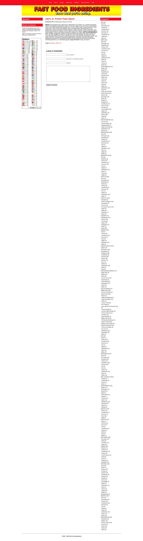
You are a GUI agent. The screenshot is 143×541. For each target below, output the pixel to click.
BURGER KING (105, 132)
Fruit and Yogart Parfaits (107, 311)
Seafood (103, 36)
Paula (23, 28)
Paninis (103, 79)
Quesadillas (104, 481)
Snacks (103, 114)
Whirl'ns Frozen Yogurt (107, 323)
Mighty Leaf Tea (105, 318)
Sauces (103, 130)
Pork (102, 54)
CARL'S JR (58, 43)
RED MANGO (104, 437)
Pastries (103, 260)
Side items (104, 403)
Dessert (103, 424)
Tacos (102, 488)
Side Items (104, 212)
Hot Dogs (103, 32)
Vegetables (104, 462)
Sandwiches (104, 34)
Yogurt (103, 444)
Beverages (104, 25)
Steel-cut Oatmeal (105, 321)
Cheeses (103, 449)
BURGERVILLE (105, 155)
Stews (102, 118)
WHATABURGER (105, 517)
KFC (102, 336)
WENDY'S (103, 495)
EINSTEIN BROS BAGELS (107, 270)
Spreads (103, 407)
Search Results (85, 2)
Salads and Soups (106, 127)
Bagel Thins (104, 272)
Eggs (102, 392)
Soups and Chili (105, 91)
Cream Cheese (105, 278)
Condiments (104, 29)
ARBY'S (103, 40)
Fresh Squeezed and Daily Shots (109, 306)
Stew (102, 433)
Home (50, 2)
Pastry (103, 82)
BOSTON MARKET (106, 119)
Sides (102, 38)
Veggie (103, 151)
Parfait (103, 396)
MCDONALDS (104, 353)
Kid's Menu (104, 75)
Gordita (103, 478)
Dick (23, 33)
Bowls (102, 98)
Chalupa (103, 471)
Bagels (103, 68)
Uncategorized (104, 494)
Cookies (103, 453)
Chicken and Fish (105, 522)
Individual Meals (105, 125)
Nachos (103, 480)
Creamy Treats (105, 302)
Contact (62, 2)
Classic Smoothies (106, 299)
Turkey (103, 63)
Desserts (103, 31)
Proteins (103, 460)
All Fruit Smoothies (106, 292)
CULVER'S (103, 215)
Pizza (102, 84)
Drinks (103, 208)
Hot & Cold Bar (105, 109)
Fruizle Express (105, 455)
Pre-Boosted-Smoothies (107, 320)
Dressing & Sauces (106, 206)
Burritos (103, 183)
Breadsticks (104, 251)
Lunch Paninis (104, 281)
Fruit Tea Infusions (106, 313)
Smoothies (104, 442)
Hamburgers (104, 330)
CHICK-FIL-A (104, 198)
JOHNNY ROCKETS (106, 325)
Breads (103, 391)
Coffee (103, 301)
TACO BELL (104, 464)
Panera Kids (104, 394)
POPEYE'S (103, 419)
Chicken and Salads (106, 327)
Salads (103, 56)
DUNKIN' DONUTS (106, 246)
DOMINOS (103, 230)
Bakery (103, 95)
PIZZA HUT (104, 408)
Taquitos (103, 490)
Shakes (103, 513)
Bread (102, 70)
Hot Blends (104, 314)
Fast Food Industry (106, 288)
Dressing (103, 107)
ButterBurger (104, 217)
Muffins (103, 77)
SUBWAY (103, 446)
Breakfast (52, 43)
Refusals (76, 2)
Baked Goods (104, 294)
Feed (92, 2)
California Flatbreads (106, 297)
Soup (102, 61)
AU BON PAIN (104, 93)
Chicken (103, 27)
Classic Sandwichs (106, 201)
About (55, 2)
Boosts (103, 295)
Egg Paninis (104, 279)
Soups (103, 228)
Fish (102, 52)
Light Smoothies (105, 316)
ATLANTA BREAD (105, 66)
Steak (102, 384)
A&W (102, 22)
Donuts (103, 258)
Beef (102, 24)
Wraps (103, 64)
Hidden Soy (69, 2)
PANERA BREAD (105, 385)
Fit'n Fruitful (104, 304)
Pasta (102, 80)
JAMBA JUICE (104, 290)
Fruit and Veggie (105, 309)
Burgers (103, 520)
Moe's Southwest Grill (106, 376)
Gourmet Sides (105, 123)
